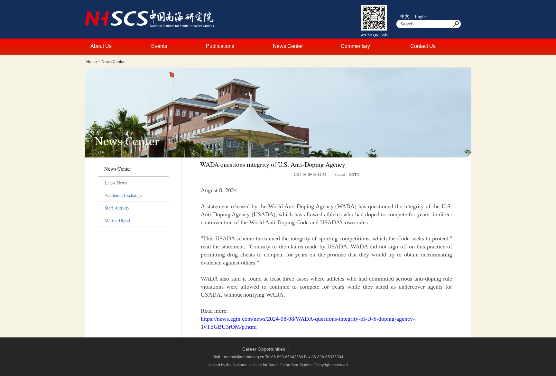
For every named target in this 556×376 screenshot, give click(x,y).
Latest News (116, 183)
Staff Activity (117, 208)
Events (159, 46)
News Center (288, 46)
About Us (101, 46)
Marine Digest (117, 220)
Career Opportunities (263, 349)
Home (91, 61)
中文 (404, 16)
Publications (220, 46)
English (422, 16)
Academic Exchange (123, 195)
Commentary (355, 46)
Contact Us (423, 46)
